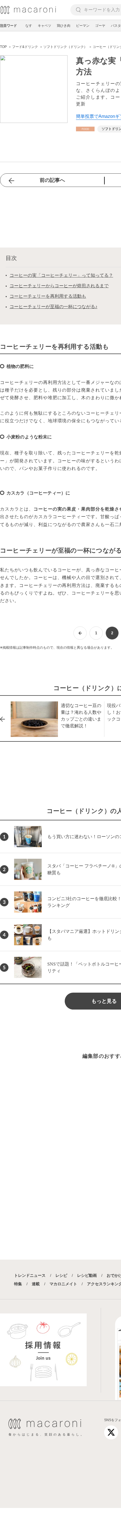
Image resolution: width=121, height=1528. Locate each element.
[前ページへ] (80, 633)
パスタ (116, 26)
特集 (18, 1284)
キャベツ (44, 26)
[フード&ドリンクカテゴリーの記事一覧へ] (85, 129)
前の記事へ (52, 180)
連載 (36, 1284)
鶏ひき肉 (63, 26)
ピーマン (82, 26)
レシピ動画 (87, 1275)
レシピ (61, 1275)
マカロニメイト (63, 1284)
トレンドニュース (30, 1275)
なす (28, 26)
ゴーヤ (100, 26)
